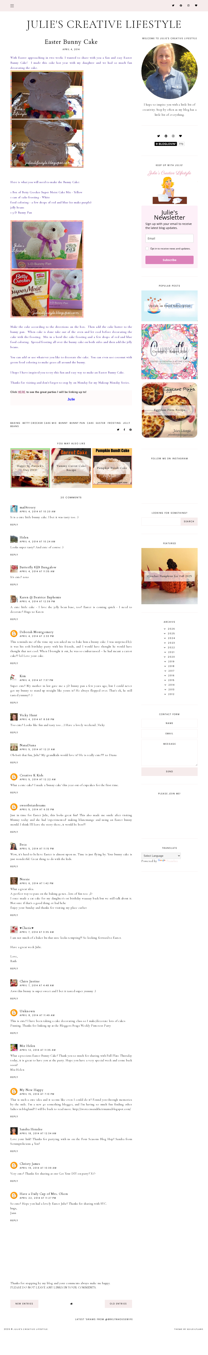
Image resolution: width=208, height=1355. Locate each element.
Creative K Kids (31, 775)
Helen (24, 537)
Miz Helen (27, 1046)
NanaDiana (28, 745)
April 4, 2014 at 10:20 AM (38, 511)
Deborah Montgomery (37, 632)
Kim (23, 676)
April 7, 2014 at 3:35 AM (37, 932)
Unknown (27, 1011)
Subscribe (169, 260)
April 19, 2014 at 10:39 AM (38, 1167)
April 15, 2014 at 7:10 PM (37, 1094)
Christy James (30, 1164)
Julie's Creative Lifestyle (104, 24)
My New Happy (31, 1090)
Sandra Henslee (31, 1129)
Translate (172, 861)
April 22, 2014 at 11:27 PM (38, 1198)
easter (101, 423)
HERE (21, 392)
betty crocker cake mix (40, 423)
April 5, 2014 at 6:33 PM (37, 809)
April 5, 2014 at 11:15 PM (37, 848)
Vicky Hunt (28, 715)
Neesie (25, 879)
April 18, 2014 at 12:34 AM (38, 1133)
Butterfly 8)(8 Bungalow (38, 567)
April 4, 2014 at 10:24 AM (37, 541)
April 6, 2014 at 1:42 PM (37, 883)
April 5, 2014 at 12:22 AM (38, 779)
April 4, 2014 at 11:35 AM (37, 571)
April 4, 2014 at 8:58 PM (37, 719)
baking (15, 423)
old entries (118, 1303)
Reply (14, 524)
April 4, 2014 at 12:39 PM (37, 601)
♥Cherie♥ (27, 928)
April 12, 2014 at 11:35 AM (38, 1050)
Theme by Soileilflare (188, 1329)
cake (90, 423)
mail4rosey (28, 507)
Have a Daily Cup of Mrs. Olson (44, 1194)
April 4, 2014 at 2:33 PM (37, 636)
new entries (24, 1303)
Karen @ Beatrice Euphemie (40, 597)
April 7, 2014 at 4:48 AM (37, 985)
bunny (63, 423)
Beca (23, 845)
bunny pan (77, 423)
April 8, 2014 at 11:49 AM (37, 1015)
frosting (114, 423)
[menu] (12, 5)
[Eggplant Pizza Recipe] (169, 437)
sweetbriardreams (33, 805)
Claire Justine (30, 981)
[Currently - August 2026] (169, 378)
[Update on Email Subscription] (169, 320)
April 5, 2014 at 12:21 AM (37, 749)
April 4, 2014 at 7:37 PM (36, 680)
